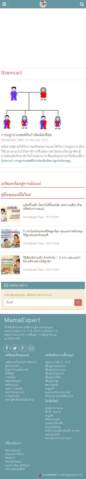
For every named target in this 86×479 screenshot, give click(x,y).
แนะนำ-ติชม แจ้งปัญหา (17, 465)
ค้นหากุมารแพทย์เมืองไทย (59, 396)
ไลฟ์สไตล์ (51, 401)
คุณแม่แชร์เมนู (53, 427)
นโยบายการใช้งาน (14, 454)
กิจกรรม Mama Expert (58, 438)
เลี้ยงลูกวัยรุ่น (52, 381)
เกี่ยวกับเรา (13, 443)
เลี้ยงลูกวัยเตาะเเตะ (55, 370)
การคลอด (10, 377)
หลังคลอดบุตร (13, 381)
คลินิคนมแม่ (11, 385)
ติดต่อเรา (10, 458)
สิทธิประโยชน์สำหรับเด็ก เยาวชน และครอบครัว (62, 432)
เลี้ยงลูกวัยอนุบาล (54, 373)
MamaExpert (43, 4)
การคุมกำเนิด (12, 396)
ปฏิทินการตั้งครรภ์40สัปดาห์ (20, 362)
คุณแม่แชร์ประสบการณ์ (57, 392)
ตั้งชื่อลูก (9, 373)
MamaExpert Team (12, 140)
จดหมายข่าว (17, 285)
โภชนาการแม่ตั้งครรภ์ (16, 370)
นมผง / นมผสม (13, 388)
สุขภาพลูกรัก (51, 385)
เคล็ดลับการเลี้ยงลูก (59, 355)
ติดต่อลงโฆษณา (14, 462)
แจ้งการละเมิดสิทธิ (15, 469)
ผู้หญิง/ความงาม (54, 408)
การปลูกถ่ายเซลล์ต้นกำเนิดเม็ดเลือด (33, 161)
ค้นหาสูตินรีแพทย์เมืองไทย (19, 400)
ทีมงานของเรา (12, 450)
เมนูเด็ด (49, 416)
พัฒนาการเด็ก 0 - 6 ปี (57, 362)
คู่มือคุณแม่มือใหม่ (16, 195)
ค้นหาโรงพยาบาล (14, 392)
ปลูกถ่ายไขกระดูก (62, 161)
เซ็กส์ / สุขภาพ (53, 412)
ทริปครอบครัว (52, 419)
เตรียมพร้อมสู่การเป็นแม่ (21, 183)
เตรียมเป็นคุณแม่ (17, 355)
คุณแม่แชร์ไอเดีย (54, 423)
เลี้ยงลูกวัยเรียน (53, 377)
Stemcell (7, 161)
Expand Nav (4, 4)
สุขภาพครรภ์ (12, 366)
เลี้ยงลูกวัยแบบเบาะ (55, 366)
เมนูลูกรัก (50, 388)
